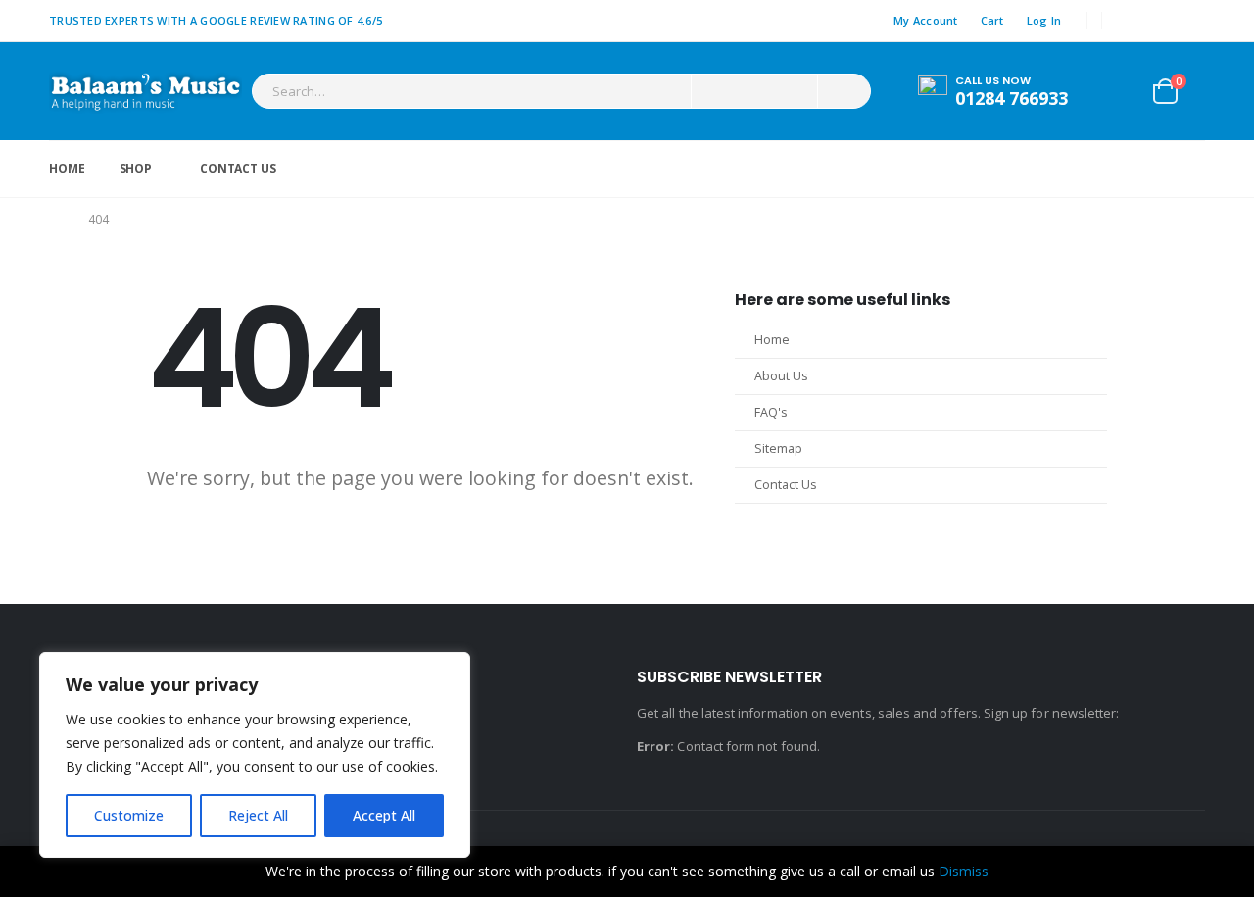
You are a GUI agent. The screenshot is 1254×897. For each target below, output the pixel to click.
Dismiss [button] (964, 871)
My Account (925, 20)
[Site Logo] (145, 91)
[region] (254, 755)
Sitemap (778, 448)
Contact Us (238, 168)
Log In (1044, 20)
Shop (136, 168)
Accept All (384, 815)
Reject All (258, 815)
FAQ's (771, 412)
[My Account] (1120, 90)
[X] (1161, 20)
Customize (129, 815)
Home (67, 168)
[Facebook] (1129, 20)
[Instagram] (1191, 20)
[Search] (842, 91)
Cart (992, 20)
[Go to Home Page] (55, 219)
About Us (781, 376)
